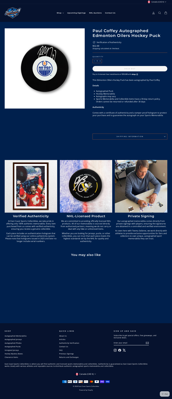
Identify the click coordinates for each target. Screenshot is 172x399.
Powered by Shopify (86, 390)
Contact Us (110, 13)
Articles (62, 339)
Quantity (98, 57)
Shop (59, 13)
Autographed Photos (13, 343)
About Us (63, 336)
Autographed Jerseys (13, 339)
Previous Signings (66, 354)
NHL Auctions (95, 13)
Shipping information (130, 136)
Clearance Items (11, 357)
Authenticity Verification (69, 343)
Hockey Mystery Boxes (14, 354)
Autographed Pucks (13, 346)
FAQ (60, 350)
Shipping (96, 48)
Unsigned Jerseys (12, 350)
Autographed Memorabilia (15, 336)
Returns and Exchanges (69, 357)
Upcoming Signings (76, 13)
